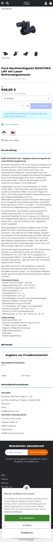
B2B (3, 475)
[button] (46, 3)
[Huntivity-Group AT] (26, 3)
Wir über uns (6, 487)
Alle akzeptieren (27, 518)
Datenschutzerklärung (13, 512)
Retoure (4, 483)
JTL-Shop (31, 540)
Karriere (4, 479)
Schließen (27, 525)
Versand (22, 93)
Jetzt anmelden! (38, 452)
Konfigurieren (27, 533)
